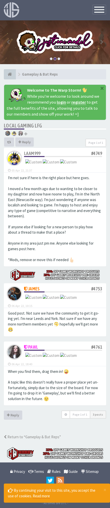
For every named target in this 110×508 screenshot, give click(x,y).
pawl (33, 347)
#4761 (96, 347)
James (34, 288)
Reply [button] (26, 142)
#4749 (96, 153)
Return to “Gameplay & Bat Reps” (34, 436)
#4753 (96, 288)
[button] (8, 42)
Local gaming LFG (23, 126)
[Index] (10, 74)
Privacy (19, 471)
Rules (56, 471)
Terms (38, 471)
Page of (96, 143)
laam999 (32, 153)
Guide (73, 471)
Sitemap (92, 471)
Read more (41, 495)
